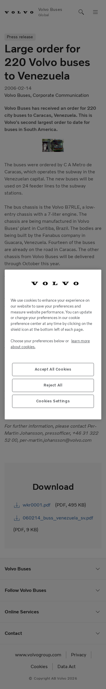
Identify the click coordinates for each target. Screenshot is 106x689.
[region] (53, 345)
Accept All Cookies (53, 369)
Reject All (53, 385)
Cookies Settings (53, 401)
